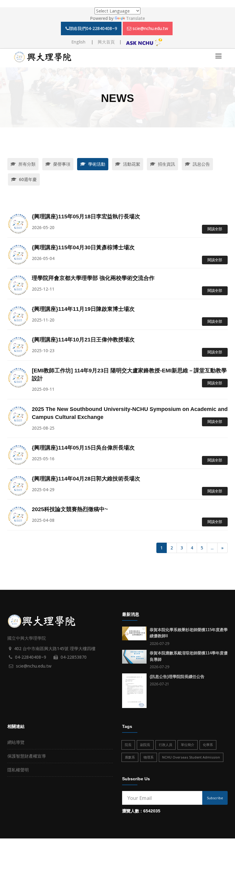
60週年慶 (28, 179)
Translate (135, 18)
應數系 (130, 757)
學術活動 (96, 164)
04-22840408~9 (30, 657)
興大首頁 (106, 42)
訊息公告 (201, 164)
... (212, 548)
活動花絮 (131, 164)
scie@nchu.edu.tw (150, 28)
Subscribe (215, 798)
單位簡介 (187, 744)
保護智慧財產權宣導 (26, 756)
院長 (128, 744)
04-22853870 (74, 657)
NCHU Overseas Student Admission (191, 757)
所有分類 (26, 164)
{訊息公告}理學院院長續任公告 (177, 676)
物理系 (149, 757)
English (79, 42)
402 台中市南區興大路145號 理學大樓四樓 (54, 648)
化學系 (208, 744)
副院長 (145, 744)
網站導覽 (15, 742)
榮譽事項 (61, 164)
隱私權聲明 (18, 770)
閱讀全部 (214, 229)
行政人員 (165, 744)
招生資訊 (166, 164)
